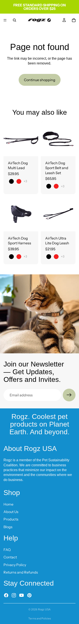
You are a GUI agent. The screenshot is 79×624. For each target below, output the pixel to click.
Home (8, 504)
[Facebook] (6, 595)
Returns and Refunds (21, 572)
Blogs (8, 527)
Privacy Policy (15, 564)
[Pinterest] (29, 595)
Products (11, 519)
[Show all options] (25, 181)
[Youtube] (21, 595)
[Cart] (74, 20)
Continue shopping (39, 80)
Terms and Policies (39, 618)
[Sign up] (69, 395)
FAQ (7, 549)
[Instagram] (13, 595)
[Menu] (5, 20)
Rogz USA (44, 609)
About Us (11, 512)
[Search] (14, 20)
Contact (10, 557)
